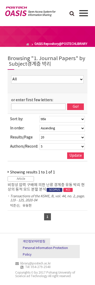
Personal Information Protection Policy (45, 251)
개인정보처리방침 (34, 241)
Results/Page (21, 137)
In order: (17, 128)
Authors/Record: (24, 147)
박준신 (14, 206)
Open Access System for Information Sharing (30, 12)
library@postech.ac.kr (35, 263)
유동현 (27, 206)
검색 (72, 14)
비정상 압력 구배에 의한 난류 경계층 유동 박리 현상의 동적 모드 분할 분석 (46, 187)
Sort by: (16, 119)
